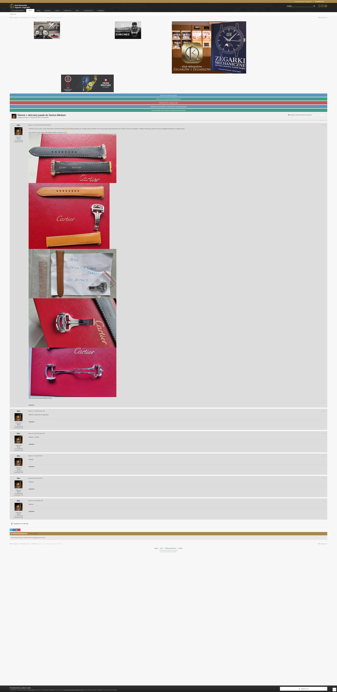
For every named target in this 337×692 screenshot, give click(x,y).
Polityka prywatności (170, 548)
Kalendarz (47, 10)
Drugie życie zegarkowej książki (168, 95)
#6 (325, 500)
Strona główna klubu (18, 10)
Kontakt (180, 548)
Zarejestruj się (319, 1)
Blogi (38, 10)
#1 (325, 125)
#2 (325, 411)
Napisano (36, 125)
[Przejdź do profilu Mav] (14, 116)
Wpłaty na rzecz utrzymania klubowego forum (168, 99)
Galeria (57, 10)
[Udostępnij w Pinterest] (19, 530)
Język (156, 548)
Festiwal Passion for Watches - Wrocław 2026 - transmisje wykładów (168, 106)
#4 (325, 456)
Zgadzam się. (304, 689)
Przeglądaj (100, 10)
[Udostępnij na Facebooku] (13, 530)
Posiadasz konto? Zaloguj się (303, 1)
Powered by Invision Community (168, 552)
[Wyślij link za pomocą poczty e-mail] (16, 530)
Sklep (77, 10)
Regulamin (13, 14)
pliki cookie (31, 690)
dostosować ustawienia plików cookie (74, 690)
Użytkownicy (67, 10)
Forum (30, 10)
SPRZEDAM (45, 117)
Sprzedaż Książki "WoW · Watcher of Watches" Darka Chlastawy (169, 110)
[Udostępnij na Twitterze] (11, 530)
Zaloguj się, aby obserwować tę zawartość (300, 115)
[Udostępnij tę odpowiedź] (323, 125)
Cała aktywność (88, 10)
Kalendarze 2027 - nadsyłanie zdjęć (168, 103)
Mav (27, 117)
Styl (161, 548)
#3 (325, 433)
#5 (325, 478)
